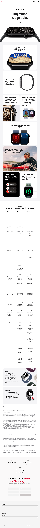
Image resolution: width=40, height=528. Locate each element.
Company (3, 504)
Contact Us (10, 250)
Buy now (20, 22)
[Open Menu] (38, 1)
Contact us (35, 1)
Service (3, 506)
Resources (4, 515)
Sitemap (31, 525)
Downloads (4, 519)
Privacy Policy (27, 525)
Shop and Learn (5, 522)
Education (4, 511)
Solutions (3, 517)
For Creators (4, 513)
